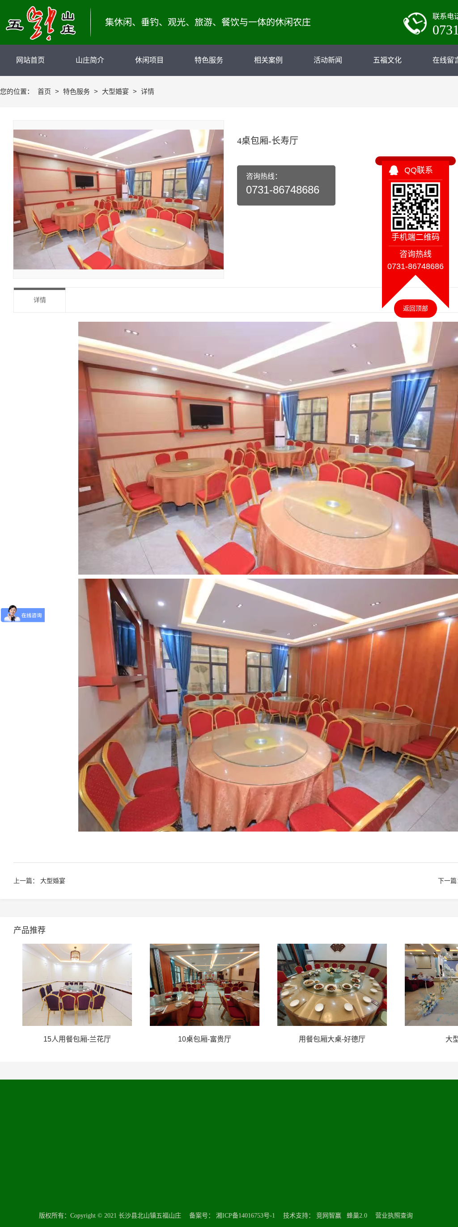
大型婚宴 (116, 91)
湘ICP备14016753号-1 (245, 1215)
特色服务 (77, 91)
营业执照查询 (394, 1215)
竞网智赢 (328, 1215)
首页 (45, 91)
